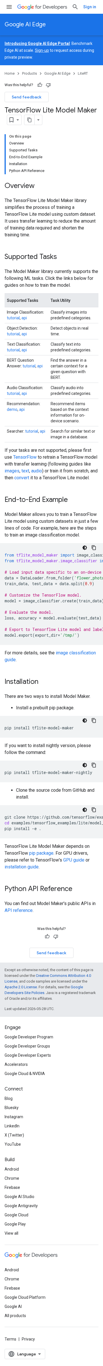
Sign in (89, 7)
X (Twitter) (14, 1135)
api (24, 318)
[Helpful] (39, 85)
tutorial (13, 318)
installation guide (22, 867)
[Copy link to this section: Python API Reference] (78, 889)
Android (12, 1169)
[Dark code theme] (84, 547)
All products (15, 1315)
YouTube (13, 1144)
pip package (41, 853)
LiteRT (83, 73)
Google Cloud (16, 1215)
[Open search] (75, 6)
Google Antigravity (21, 1205)
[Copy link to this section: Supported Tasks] (62, 257)
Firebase (12, 1187)
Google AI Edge (25, 24)
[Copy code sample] (93, 547)
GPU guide (73, 860)
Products (29, 73)
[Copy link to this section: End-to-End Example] (73, 500)
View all (11, 1233)
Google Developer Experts (28, 1055)
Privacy (28, 1339)
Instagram (14, 1116)
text (25, 471)
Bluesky (12, 1107)
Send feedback (26, 97)
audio (36, 471)
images (12, 471)
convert (21, 477)
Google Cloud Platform (25, 1297)
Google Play (15, 1224)
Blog (9, 1098)
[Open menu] (9, 7)
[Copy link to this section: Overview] (40, 186)
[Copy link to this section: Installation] (44, 682)
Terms (10, 1339)
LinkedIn (12, 1126)
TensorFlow (25, 457)
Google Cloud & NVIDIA (25, 1073)
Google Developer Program (29, 1037)
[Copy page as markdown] (29, 120)
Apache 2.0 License (21, 987)
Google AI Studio (19, 1196)
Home (10, 73)
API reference (19, 910)
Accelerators (16, 1064)
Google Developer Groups (27, 1046)
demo (12, 409)
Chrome (12, 1178)
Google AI (13, 1306)
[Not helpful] (48, 85)
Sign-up (42, 50)
